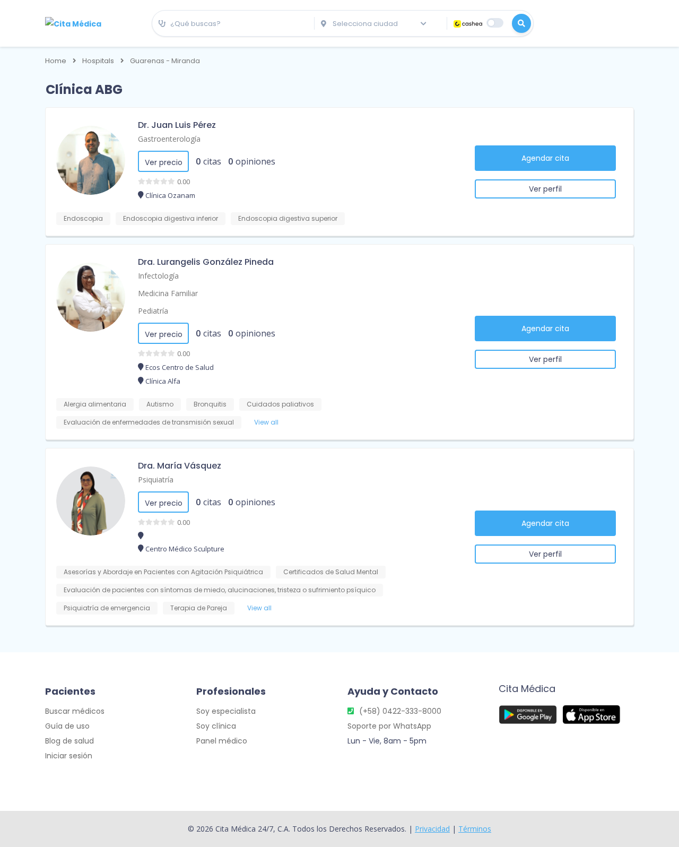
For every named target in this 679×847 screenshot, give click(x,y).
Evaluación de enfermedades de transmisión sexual (149, 422)
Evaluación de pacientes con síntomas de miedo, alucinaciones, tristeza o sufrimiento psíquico (220, 589)
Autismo (159, 404)
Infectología (158, 276)
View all (266, 422)
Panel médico (221, 741)
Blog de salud (69, 741)
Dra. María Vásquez (179, 466)
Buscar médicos (75, 711)
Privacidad (432, 829)
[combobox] (233, 24)
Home (55, 60)
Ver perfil (545, 189)
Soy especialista (226, 711)
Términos (474, 829)
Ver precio (163, 162)
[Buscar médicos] (521, 23)
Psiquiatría (155, 479)
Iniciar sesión (68, 755)
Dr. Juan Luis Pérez (177, 125)
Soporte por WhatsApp (389, 726)
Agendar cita (545, 158)
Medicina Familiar (168, 293)
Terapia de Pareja (198, 607)
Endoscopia (83, 218)
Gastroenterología (169, 139)
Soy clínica (216, 726)
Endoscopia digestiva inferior (170, 218)
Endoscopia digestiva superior (287, 218)
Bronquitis (210, 404)
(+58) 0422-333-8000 (400, 711)
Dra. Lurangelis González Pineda (206, 262)
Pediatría (153, 311)
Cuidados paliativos (280, 404)
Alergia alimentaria (95, 404)
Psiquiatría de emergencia (107, 607)
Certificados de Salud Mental (330, 571)
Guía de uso (67, 726)
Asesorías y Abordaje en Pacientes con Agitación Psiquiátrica (163, 571)
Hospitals (98, 60)
